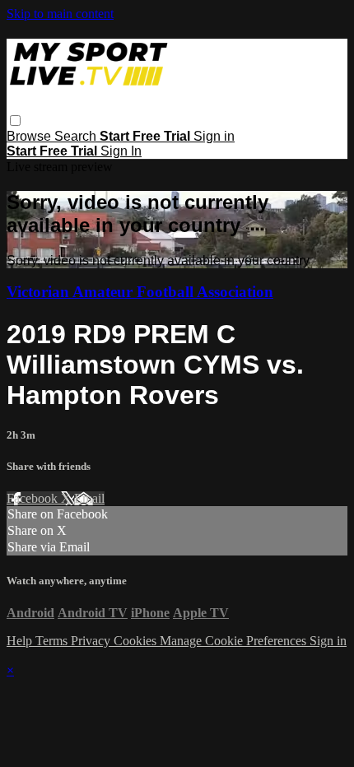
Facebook (34, 498)
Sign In (121, 151)
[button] (15, 120)
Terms (53, 641)
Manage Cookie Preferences (235, 641)
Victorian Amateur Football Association (140, 291)
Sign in (214, 136)
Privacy (92, 641)
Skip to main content (60, 14)
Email (89, 498)
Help (21, 641)
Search (77, 136)
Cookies (137, 641)
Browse (30, 136)
